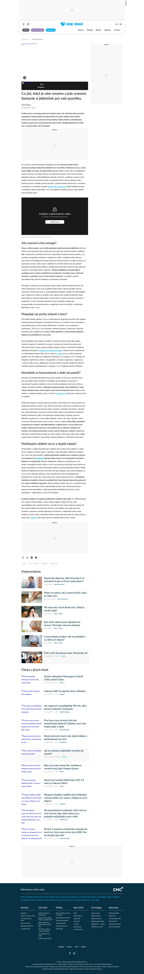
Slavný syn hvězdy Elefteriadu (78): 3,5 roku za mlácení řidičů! (64, 781)
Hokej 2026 (77, 918)
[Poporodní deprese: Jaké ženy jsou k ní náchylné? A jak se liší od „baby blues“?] (31, 582)
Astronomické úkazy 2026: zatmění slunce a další (44, 924)
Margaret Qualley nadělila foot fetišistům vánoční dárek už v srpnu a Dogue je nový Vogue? (65, 798)
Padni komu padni (61, 923)
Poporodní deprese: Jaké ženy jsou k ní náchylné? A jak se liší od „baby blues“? (64, 580)
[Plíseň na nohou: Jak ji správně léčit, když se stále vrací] (31, 597)
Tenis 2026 (77, 921)
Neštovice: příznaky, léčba (28, 916)
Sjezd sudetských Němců (63, 918)
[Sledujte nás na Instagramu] (28, 24)
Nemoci (81, 30)
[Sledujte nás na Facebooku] (23, 24)
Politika (59, 908)
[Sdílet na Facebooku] (23, 557)
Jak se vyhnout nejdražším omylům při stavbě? (64, 752)
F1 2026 (76, 924)
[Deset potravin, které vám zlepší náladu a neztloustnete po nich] (31, 740)
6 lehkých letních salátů (44, 938)
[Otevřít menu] (121, 24)
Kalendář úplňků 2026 (27, 926)
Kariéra (83, 947)
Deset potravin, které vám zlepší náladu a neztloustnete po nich (65, 737)
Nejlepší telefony (96, 916)
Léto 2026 (42, 908)
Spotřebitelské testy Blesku (76, 897)
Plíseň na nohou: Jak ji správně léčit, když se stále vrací (65, 594)
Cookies (104, 966)
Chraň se (117, 30)
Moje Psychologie (27, 897)
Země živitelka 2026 (114, 927)
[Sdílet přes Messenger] (36, 557)
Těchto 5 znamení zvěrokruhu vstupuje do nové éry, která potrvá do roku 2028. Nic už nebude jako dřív (65, 832)
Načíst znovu (55, 222)
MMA (75, 913)
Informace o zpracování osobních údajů (90, 966)
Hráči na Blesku (49, 897)
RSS (76, 947)
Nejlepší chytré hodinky (97, 921)
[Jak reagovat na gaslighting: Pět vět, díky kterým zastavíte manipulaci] (31, 710)
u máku (59, 354)
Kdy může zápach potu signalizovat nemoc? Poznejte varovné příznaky (62, 623)
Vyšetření (107, 30)
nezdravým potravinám (57, 186)
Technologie (96, 908)
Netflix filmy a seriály (97, 927)
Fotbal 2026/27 (78, 916)
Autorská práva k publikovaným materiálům (37, 966)
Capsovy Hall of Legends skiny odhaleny (65, 691)
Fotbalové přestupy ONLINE (45, 900)
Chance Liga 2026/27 (82, 900)
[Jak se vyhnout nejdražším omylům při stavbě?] (32, 755)
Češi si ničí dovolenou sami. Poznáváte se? (66, 653)
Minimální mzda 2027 (115, 924)
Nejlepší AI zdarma (96, 918)
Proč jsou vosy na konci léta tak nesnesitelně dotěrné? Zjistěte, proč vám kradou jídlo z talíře (65, 723)
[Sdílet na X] (27, 557)
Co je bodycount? (25, 928)
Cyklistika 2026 (78, 929)
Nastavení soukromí (112, 966)
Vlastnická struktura (47, 969)
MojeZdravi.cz (25, 39)
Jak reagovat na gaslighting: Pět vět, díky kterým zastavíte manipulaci (65, 707)
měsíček (34, 518)
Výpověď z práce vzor (62, 926)
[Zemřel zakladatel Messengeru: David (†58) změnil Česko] (31, 681)
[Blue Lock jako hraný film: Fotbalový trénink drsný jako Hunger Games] (31, 769)
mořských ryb (61, 393)
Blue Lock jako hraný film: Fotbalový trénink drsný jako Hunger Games (63, 767)
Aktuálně (24, 908)
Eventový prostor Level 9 (65, 900)
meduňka (39, 458)
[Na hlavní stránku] (72, 24)
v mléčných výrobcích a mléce (50, 350)
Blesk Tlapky (38, 897)
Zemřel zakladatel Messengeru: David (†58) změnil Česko (63, 678)
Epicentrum (24, 913)
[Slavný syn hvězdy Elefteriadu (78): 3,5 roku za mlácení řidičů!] (31, 784)
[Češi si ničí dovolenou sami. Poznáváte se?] (32, 657)
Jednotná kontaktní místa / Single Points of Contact (68, 969)
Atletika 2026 (77, 927)
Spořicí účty (112, 916)
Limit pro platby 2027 (115, 918)
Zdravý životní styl (37, 39)
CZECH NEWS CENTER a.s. (79, 962)
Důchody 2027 (113, 921)
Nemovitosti (91, 897)
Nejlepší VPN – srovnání (98, 924)
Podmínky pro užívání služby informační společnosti (64, 966)
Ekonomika (113, 908)
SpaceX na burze (95, 913)
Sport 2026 (78, 908)
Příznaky (90, 30)
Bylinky (98, 30)
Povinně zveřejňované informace (93, 969)
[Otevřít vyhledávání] (117, 24)
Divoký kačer (59, 928)
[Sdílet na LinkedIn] (31, 557)
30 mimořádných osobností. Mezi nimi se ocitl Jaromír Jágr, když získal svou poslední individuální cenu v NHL (65, 813)
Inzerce (69, 947)
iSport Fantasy (61, 897)
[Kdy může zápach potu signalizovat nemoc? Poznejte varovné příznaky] (31, 626)
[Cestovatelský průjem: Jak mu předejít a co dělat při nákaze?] (31, 641)
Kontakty (61, 947)
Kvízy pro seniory (25, 923)
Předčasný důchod (114, 913)
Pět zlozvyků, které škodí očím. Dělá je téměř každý (64, 609)
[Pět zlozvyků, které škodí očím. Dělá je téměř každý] (31, 612)
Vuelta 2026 (95, 900)
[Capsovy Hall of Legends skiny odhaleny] (31, 695)
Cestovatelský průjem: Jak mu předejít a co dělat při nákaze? (65, 638)
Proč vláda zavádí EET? (62, 920)
